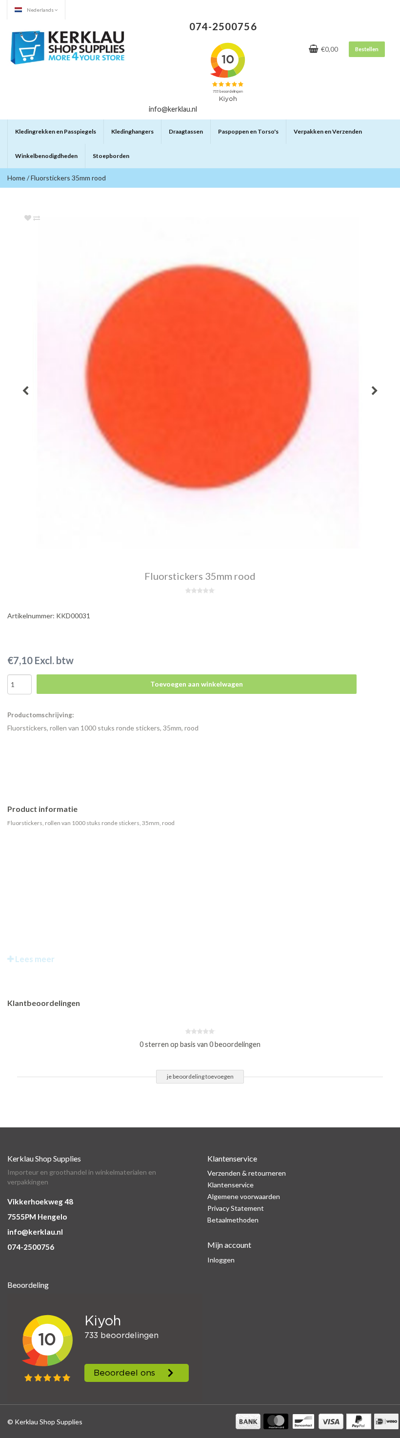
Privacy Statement (235, 1208)
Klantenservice (230, 1185)
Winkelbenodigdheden (46, 155)
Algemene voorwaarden (243, 1196)
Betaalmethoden (233, 1220)
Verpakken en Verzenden (328, 131)
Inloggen (221, 1260)
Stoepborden (111, 155)
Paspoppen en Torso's (248, 131)
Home (16, 178)
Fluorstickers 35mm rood (68, 178)
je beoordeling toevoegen (200, 1076)
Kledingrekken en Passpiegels (55, 131)
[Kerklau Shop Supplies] (67, 46)
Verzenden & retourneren (246, 1173)
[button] (95, 127)
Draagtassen (186, 131)
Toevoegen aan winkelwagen (196, 684)
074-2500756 (30, 1246)
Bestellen (367, 49)
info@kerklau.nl (35, 1231)
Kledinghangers (132, 131)
